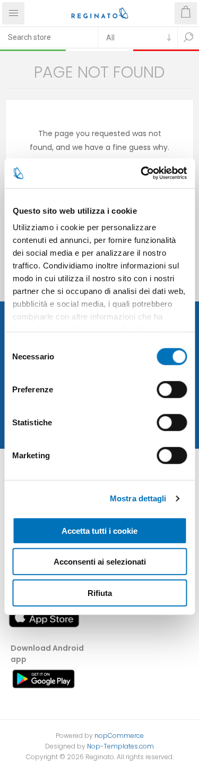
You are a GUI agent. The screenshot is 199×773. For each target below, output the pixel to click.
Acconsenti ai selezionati (100, 561)
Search (188, 37)
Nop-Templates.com (120, 746)
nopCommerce (119, 735)
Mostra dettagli (138, 498)
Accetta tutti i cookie (99, 530)
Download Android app (47, 654)
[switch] (172, 389)
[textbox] (49, 37)
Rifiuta (100, 592)
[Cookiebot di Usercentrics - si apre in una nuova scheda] (142, 173)
